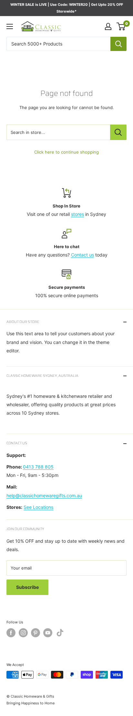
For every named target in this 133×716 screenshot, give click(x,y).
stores (77, 214)
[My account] (108, 26)
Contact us (82, 254)
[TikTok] (60, 634)
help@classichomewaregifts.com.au (44, 495)
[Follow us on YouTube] (47, 632)
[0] (121, 26)
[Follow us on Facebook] (10, 632)
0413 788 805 (38, 466)
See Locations (38, 507)
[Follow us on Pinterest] (35, 632)
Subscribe (27, 587)
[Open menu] (9, 26)
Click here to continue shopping (66, 152)
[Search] (118, 44)
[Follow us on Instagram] (23, 632)
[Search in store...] (118, 132)
